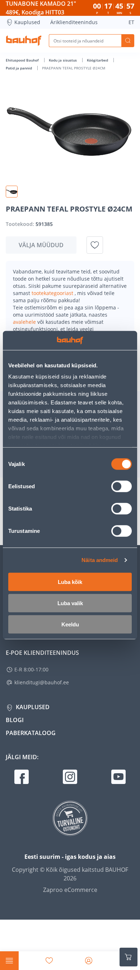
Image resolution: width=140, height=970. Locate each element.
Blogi (15, 720)
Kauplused (27, 22)
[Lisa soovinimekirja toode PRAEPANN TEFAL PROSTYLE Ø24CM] (95, 245)
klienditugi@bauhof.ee (41, 682)
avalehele (25, 321)
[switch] (121, 486)
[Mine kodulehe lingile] (24, 40)
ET (131, 22)
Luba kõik (70, 582)
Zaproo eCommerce (70, 890)
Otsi (127, 40)
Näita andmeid (99, 560)
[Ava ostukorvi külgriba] (128, 957)
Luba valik (70, 603)
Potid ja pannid (19, 68)
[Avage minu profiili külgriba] (88, 960)
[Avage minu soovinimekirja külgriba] (49, 960)
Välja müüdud (41, 245)
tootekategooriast (53, 293)
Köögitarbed (98, 60)
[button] (12, 192)
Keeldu (70, 624)
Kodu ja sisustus (63, 60)
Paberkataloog (31, 733)
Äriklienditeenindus (74, 22)
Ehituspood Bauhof (23, 60)
